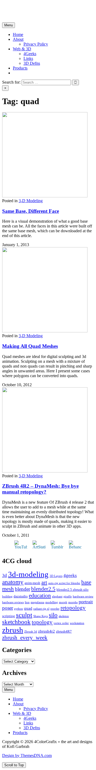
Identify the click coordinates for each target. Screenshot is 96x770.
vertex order (61, 623)
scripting (8, 616)
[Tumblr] (57, 547)
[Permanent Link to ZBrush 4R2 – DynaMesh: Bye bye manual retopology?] (44, 471)
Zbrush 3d (30, 631)
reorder (54, 608)
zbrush (12, 630)
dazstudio (21, 596)
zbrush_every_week (24, 637)
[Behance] (75, 547)
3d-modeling (28, 574)
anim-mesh (32, 583)
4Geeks (29, 53)
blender (22, 589)
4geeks (70, 575)
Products (20, 68)
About (18, 39)
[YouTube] (21, 547)
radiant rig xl (41, 608)
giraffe (67, 596)
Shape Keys (40, 616)
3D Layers (56, 576)
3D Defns (31, 63)
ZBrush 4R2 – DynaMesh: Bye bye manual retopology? (40, 489)
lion (27, 602)
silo (53, 615)
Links (28, 58)
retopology (73, 608)
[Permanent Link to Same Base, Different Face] (44, 196)
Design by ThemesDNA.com (27, 755)
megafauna (37, 602)
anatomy (12, 582)
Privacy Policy (35, 44)
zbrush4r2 (46, 631)
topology (42, 622)
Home (18, 34)
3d (4, 575)
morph (63, 602)
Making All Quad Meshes (30, 346)
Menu (8, 25)
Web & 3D (22, 49)
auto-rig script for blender (64, 583)
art (44, 582)
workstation (77, 623)
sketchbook (16, 622)
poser (7, 608)
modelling (51, 602)
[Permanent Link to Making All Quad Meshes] (44, 331)
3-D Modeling (31, 200)
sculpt (24, 614)
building (7, 596)
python (18, 608)
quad (28, 608)
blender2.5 (43, 589)
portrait (86, 601)
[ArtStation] (39, 547)
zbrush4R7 (64, 631)
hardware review (83, 596)
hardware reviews (13, 602)
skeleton (64, 616)
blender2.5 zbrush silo (73, 590)
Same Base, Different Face (30, 211)
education (40, 595)
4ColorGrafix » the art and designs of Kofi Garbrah (45, 6)
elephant (57, 596)
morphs (73, 602)
